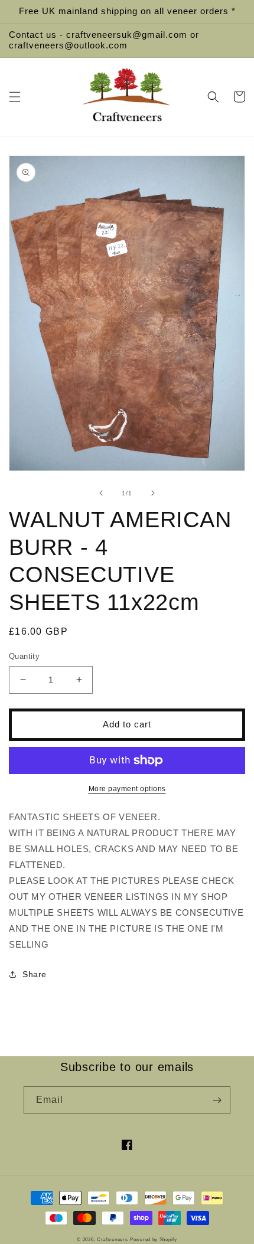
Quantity (24, 656)
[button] (15, 97)
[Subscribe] (217, 1100)
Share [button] (34, 974)
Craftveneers (112, 1239)
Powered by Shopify (153, 1239)
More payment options (127, 789)
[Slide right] (153, 493)
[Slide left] (101, 493)
